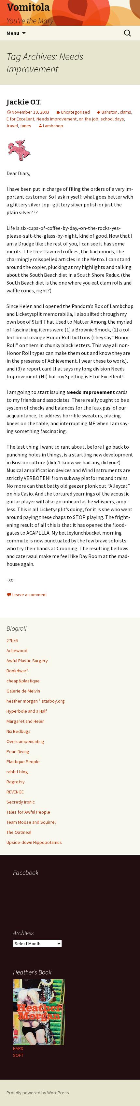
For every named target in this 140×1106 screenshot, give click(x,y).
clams (125, 112)
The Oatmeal (19, 832)
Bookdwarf (17, 671)
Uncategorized (75, 112)
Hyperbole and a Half (27, 711)
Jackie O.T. (24, 102)
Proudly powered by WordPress (38, 1093)
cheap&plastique (23, 681)
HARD (18, 1048)
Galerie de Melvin (23, 691)
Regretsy (16, 782)
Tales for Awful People (28, 812)
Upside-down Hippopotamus (34, 842)
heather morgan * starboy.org (36, 701)
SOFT (18, 1055)
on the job (88, 119)
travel (12, 126)
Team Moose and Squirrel (31, 822)
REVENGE (15, 792)
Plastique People (23, 761)
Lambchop (53, 126)
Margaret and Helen (26, 721)
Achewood (17, 650)
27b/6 (12, 640)
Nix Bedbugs (19, 731)
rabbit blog (17, 772)
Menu (13, 33)
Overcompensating (25, 741)
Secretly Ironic (21, 802)
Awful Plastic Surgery (27, 661)
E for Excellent (20, 119)
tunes (25, 126)
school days (112, 119)
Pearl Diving (18, 751)
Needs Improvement (56, 119)
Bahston (110, 112)
